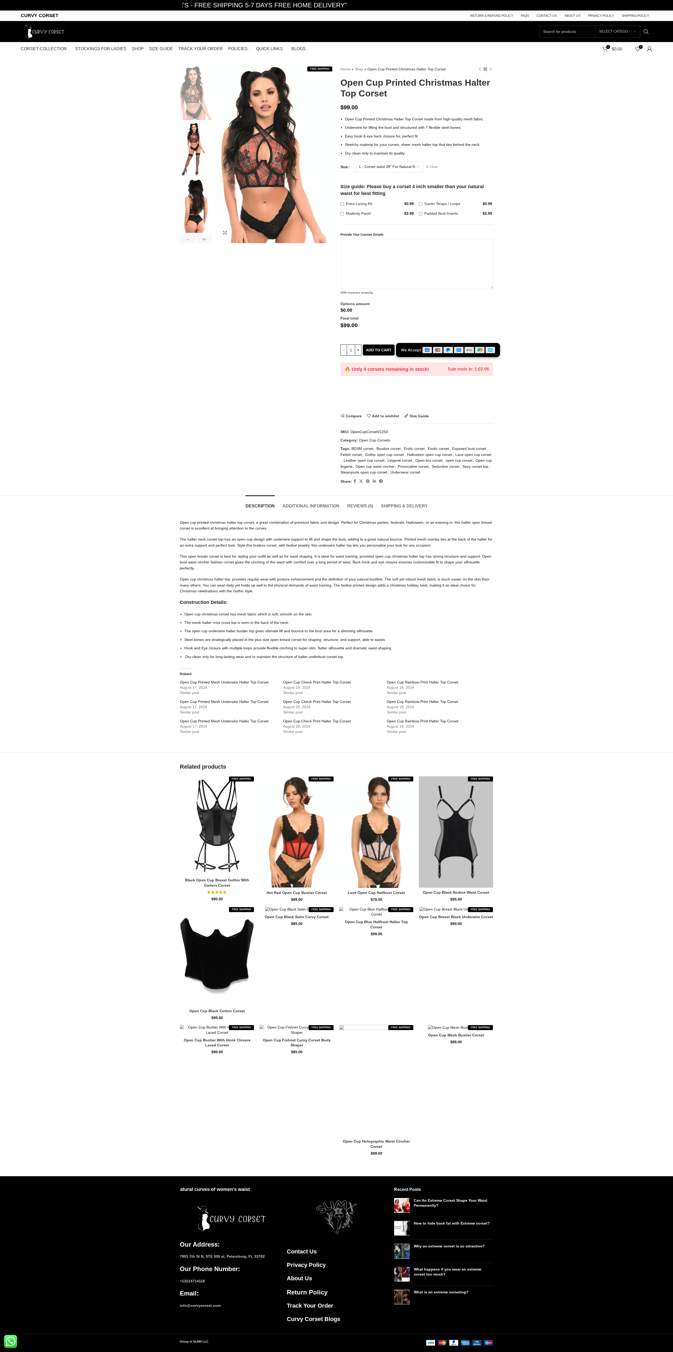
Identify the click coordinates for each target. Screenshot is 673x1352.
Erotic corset (414, 448)
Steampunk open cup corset (363, 472)
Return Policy (307, 1292)
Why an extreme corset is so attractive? (449, 1246)
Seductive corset (445, 466)
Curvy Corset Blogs (313, 1319)
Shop (359, 69)
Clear (434, 167)
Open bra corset (428, 460)
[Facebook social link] (355, 481)
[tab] (260, 503)
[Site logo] (43, 31)
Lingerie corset (400, 460)
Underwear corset (405, 472)
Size (344, 167)
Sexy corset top (475, 466)
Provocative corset (413, 466)
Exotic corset (438, 448)
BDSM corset (362, 448)
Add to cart (378, 350)
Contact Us (302, 1251)
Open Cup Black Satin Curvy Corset (297, 917)
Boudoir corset (388, 448)
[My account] (649, 49)
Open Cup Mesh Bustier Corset (456, 1035)
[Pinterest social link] (367, 481)
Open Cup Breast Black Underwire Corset (456, 917)
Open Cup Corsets (374, 440)
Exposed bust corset (469, 448)
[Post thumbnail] (402, 1205)
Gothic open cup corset (384, 455)
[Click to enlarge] (225, 232)
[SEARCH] (646, 31)
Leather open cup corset (364, 460)
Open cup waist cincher (375, 466)
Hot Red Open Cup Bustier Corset (297, 893)
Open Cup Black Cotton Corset (217, 1011)
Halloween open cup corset (429, 455)
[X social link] (361, 481)
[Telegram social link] (381, 481)
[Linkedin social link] (374, 481)
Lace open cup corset (473, 455)
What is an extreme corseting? (441, 1292)
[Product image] (217, 825)
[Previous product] (480, 69)
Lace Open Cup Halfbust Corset (376, 893)
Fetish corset (351, 455)
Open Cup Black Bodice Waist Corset (456, 892)
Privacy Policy (306, 1265)
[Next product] (490, 69)
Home (345, 69)
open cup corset (459, 460)
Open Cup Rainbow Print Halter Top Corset (422, 682)
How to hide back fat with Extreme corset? (452, 1223)
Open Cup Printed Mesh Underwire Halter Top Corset (224, 682)
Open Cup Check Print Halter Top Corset (317, 682)
